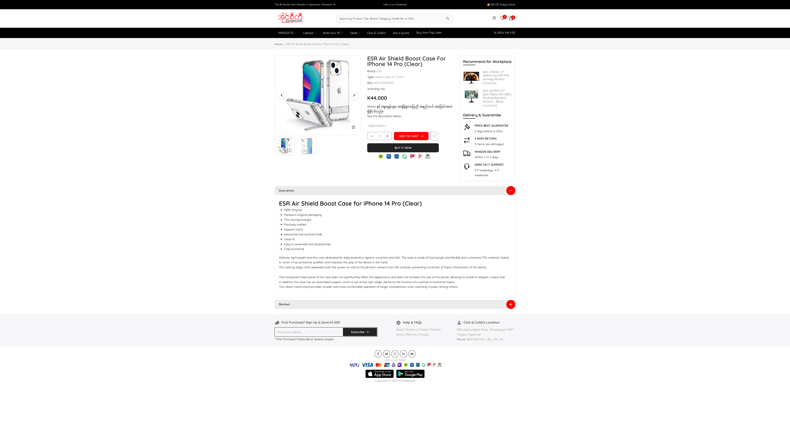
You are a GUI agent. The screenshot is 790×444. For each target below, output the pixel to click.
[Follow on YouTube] (412, 354)
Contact (435, 329)
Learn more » (377, 125)
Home (278, 44)
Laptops (308, 33)
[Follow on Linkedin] (403, 354)
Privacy (423, 334)
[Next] (354, 95)
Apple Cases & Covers (389, 77)
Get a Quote (401, 33)
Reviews (327, 4)
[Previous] (282, 95)
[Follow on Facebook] (378, 354)
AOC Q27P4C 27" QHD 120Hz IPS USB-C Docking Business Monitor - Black (497, 96)
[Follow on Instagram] (395, 354)
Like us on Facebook (395, 4)
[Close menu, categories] (557, 393)
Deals (354, 33)
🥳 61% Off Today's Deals (501, 4)
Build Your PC (331, 33)
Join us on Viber (395, 360)
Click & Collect (376, 33)
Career (423, 329)
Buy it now (403, 148)
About (400, 329)
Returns (411, 334)
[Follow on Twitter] (386, 354)
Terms (400, 334)
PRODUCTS (285, 33)
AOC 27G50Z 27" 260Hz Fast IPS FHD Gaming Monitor (496, 75)
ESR (379, 71)
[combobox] (389, 18)
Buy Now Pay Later (429, 32)
